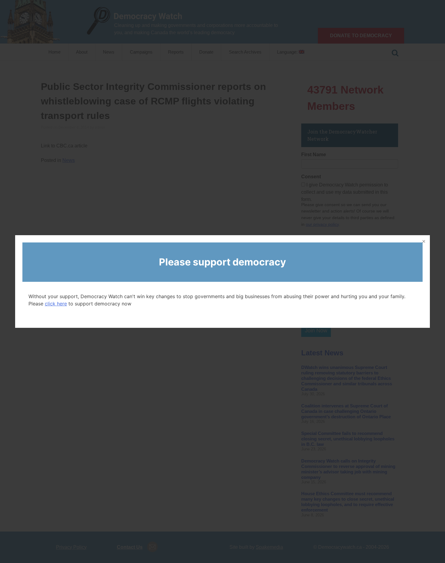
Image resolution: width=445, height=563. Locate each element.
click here (56, 304)
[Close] (423, 242)
